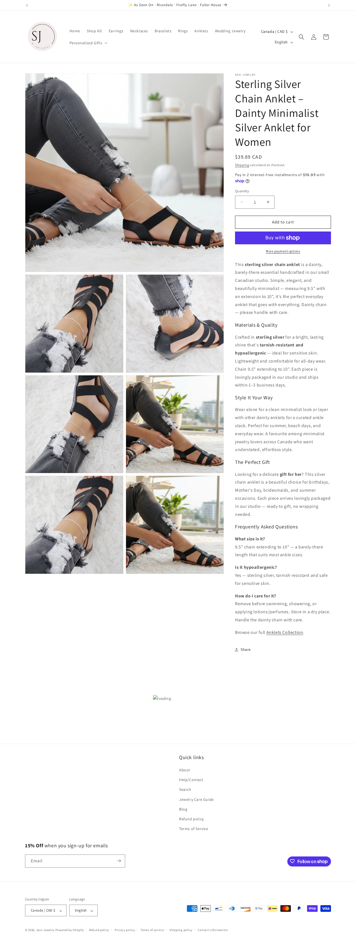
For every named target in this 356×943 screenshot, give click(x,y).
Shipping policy (180, 930)
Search (185, 789)
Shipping (242, 165)
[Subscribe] (119, 860)
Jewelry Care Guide (196, 799)
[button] (88, 43)
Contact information (213, 930)
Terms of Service (193, 828)
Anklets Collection (284, 632)
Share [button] (246, 649)
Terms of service (152, 930)
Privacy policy (125, 930)
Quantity (242, 191)
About (184, 769)
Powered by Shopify (69, 930)
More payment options (283, 251)
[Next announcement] (329, 5)
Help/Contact (191, 779)
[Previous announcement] (27, 5)
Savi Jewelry (45, 930)
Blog (183, 809)
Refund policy (191, 818)
